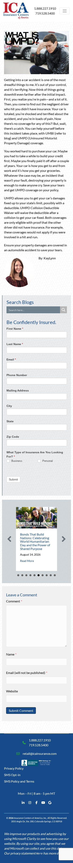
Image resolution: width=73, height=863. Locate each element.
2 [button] (22, 575)
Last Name (14, 344)
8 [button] (47, 575)
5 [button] (34, 575)
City (9, 405)
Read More (27, 561)
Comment (14, 601)
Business (16, 460)
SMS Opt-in (12, 775)
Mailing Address (17, 390)
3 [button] (26, 575)
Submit (13, 479)
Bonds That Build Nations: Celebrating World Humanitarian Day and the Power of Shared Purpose (35, 541)
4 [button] (30, 575)
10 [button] (55, 575)
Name (11, 654)
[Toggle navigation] (65, 10)
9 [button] (51, 575)
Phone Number (16, 375)
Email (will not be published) (26, 673)
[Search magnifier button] (63, 309)
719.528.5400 (45, 13)
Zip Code (12, 436)
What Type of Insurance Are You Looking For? (34, 454)
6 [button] (39, 575)
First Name (14, 328)
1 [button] (18, 575)
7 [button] (43, 575)
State (10, 421)
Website (12, 691)
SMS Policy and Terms (19, 781)
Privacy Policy (14, 768)
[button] (9, 539)
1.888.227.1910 (45, 8)
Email (11, 359)
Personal (47, 460)
